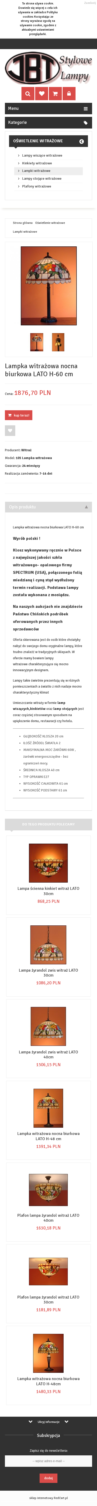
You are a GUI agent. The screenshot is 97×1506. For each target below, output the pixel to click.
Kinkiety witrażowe (37, 163)
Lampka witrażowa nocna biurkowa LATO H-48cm (48, 1381)
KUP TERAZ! (21, 415)
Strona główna (23, 223)
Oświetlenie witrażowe (38, 141)
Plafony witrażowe (36, 186)
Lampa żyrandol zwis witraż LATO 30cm (48, 973)
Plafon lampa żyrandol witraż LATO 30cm (48, 1300)
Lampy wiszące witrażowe (42, 155)
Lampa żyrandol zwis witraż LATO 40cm (48, 1055)
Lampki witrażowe (36, 171)
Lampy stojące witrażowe (42, 179)
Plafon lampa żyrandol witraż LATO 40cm (48, 1218)
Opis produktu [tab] (22, 507)
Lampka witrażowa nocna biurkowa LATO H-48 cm (48, 1136)
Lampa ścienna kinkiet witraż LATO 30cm (48, 891)
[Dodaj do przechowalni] (10, 430)
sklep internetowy (41, 1498)
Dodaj (48, 1478)
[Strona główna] (48, 68)
